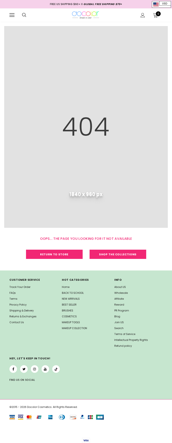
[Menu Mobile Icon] (11, 15)
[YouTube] (45, 369)
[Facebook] (13, 369)
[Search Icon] (24, 15)
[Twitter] (24, 369)
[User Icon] (143, 15)
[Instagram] (34, 369)
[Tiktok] (56, 369)
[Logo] (85, 15)
